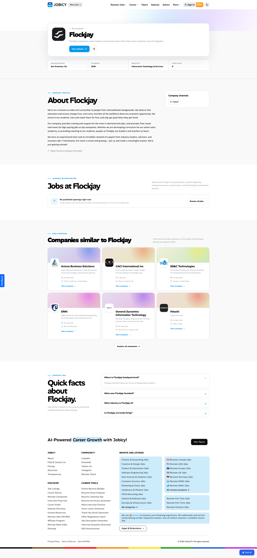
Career (132, 4)
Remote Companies (57, 496)
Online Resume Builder (93, 488)
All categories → (130, 507)
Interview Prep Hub (57, 500)
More (175, 4)
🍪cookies (134, 515)
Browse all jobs (197, 201)
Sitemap (52, 528)
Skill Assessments (90, 528)
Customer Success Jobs (133, 481)
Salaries (155, 4)
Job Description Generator (94, 520)
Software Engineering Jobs (135, 472)
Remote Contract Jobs (178, 507)
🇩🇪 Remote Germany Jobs (180, 477)
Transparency (54, 474)
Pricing (51, 466)
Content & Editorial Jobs (134, 498)
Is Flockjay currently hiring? (118, 412)
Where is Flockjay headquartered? (121, 377)
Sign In (191, 4)
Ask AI (248, 552)
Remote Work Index (57, 524)
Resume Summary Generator (96, 500)
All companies (76, 28)
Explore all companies (128, 346)
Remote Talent (88, 474)
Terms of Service (69, 541)
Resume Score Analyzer (93, 492)
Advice (166, 4)
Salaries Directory (57, 508)
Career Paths (54, 504)
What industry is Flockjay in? (118, 403)
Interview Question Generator (96, 524)
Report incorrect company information (66, 151)
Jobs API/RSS (84, 541)
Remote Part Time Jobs (178, 503)
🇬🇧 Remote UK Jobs (177, 472)
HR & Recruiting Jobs (132, 494)
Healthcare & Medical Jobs (135, 490)
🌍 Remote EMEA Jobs (178, 481)
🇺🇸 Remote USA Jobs (177, 464)
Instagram (86, 470)
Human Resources (57, 512)
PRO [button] (199, 4)
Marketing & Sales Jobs (133, 485)
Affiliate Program (56, 520)
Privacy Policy (53, 541)
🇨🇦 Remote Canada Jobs (179, 459)
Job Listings (54, 488)
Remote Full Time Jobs (178, 498)
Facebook (86, 462)
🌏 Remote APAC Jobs (178, 485)
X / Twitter (174, 102)
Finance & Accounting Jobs (135, 459)
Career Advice (55, 492)
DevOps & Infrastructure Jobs (137, 503)
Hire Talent (199, 441)
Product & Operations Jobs (135, 468)
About (51, 458)
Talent (144, 4)
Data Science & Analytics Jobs (137, 477)
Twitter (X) (86, 466)
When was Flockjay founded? (119, 393)
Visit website (78, 49)
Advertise (52, 470)
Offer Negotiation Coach (93, 516)
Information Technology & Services (147, 66)
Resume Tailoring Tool (92, 496)
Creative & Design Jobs (133, 464)
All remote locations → (178, 490)
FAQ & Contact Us (57, 462)
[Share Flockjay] (94, 49)
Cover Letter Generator (92, 508)
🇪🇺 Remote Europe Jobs (179, 468)
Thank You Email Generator (94, 512)
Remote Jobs (118, 4)
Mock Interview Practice (93, 504)
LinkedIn (85, 458)
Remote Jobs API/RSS (59, 516)
